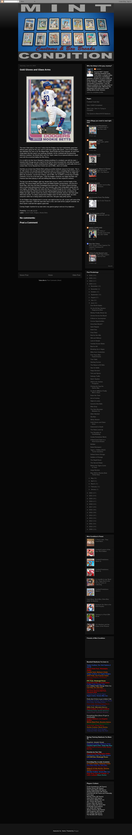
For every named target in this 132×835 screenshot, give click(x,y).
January (94, 489)
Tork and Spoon (95, 373)
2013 (91, 518)
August (93, 297)
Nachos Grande (94, 183)
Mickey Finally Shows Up (98, 313)
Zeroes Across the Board (98, 315)
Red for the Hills (95, 335)
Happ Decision (95, 370)
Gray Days (93, 332)
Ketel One (93, 329)
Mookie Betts (44, 212)
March (93, 484)
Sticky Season (95, 419)
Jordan (98, 69)
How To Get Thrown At (103, 200)
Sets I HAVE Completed (94, 105)
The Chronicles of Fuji (97, 213)
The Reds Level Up (96, 429)
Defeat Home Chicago (97, 454)
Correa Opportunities (97, 321)
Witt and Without (95, 338)
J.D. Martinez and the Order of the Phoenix (102, 625)
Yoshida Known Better (97, 343)
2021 (91, 495)
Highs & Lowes (95, 401)
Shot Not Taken (94, 243)
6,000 (98, 156)
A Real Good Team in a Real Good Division (97, 440)
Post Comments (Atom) (54, 280)
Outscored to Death (96, 427)
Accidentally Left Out (103, 215)
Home (50, 275)
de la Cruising (94, 398)
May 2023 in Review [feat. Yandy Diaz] (98, 474)
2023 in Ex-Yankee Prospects (96, 382)
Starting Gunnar (95, 362)
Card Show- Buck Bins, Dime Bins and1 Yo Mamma (98, 600)
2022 (91, 493)
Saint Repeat (94, 327)
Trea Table (93, 359)
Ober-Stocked (95, 414)
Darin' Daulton (95, 379)
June (92, 303)
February (94, 486)
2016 (91, 510)
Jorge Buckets (95, 470)
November (94, 289)
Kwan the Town (95, 395)
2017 (91, 507)
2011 (91, 524)
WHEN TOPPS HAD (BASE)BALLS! (95, 228)
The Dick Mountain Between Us (96, 410)
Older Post (76, 275)
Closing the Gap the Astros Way (96, 387)
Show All (110, 266)
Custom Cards (29, 212)
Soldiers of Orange (96, 457)
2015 (91, 512)
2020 (91, 498)
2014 (91, 515)
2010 (91, 526)
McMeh (92, 444)
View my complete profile (95, 92)
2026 (91, 275)
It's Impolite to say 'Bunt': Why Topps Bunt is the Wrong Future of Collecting (103, 581)
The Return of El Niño (97, 365)
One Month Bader (96, 305)
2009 (91, 529)
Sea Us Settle (94, 368)
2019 (91, 501)
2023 (91, 284)
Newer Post (24, 275)
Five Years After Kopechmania (95, 355)
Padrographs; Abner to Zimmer (100, 169)
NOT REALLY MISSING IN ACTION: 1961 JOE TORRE (103, 232)
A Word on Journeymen (98, 318)
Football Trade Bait (93, 102)
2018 (91, 504)
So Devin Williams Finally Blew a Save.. (98, 391)
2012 (91, 521)
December (94, 286)
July (92, 300)
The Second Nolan (96, 463)
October (94, 292)
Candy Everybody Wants (98, 437)
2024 (91, 281)
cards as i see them (96, 140)
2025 (91, 278)
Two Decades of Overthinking (95, 433)
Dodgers (36, 212)
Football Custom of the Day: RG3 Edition (102, 550)
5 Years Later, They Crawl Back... (101, 540)
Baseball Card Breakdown (98, 126)
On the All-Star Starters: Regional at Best (98, 309)
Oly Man (93, 417)
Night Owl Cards (94, 154)
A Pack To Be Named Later (98, 253)
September (94, 294)
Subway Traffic (95, 376)
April (92, 481)
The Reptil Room (95, 460)
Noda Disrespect (95, 447)
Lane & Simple (95, 341)
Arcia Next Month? (96, 324)
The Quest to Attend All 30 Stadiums (98, 113)
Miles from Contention (97, 352)
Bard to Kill (93, 346)
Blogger (76, 831)
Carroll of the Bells (96, 404)
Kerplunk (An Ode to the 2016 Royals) (103, 605)
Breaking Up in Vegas (97, 349)
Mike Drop (93, 406)
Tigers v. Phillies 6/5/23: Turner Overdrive (98, 450)
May (92, 478)
